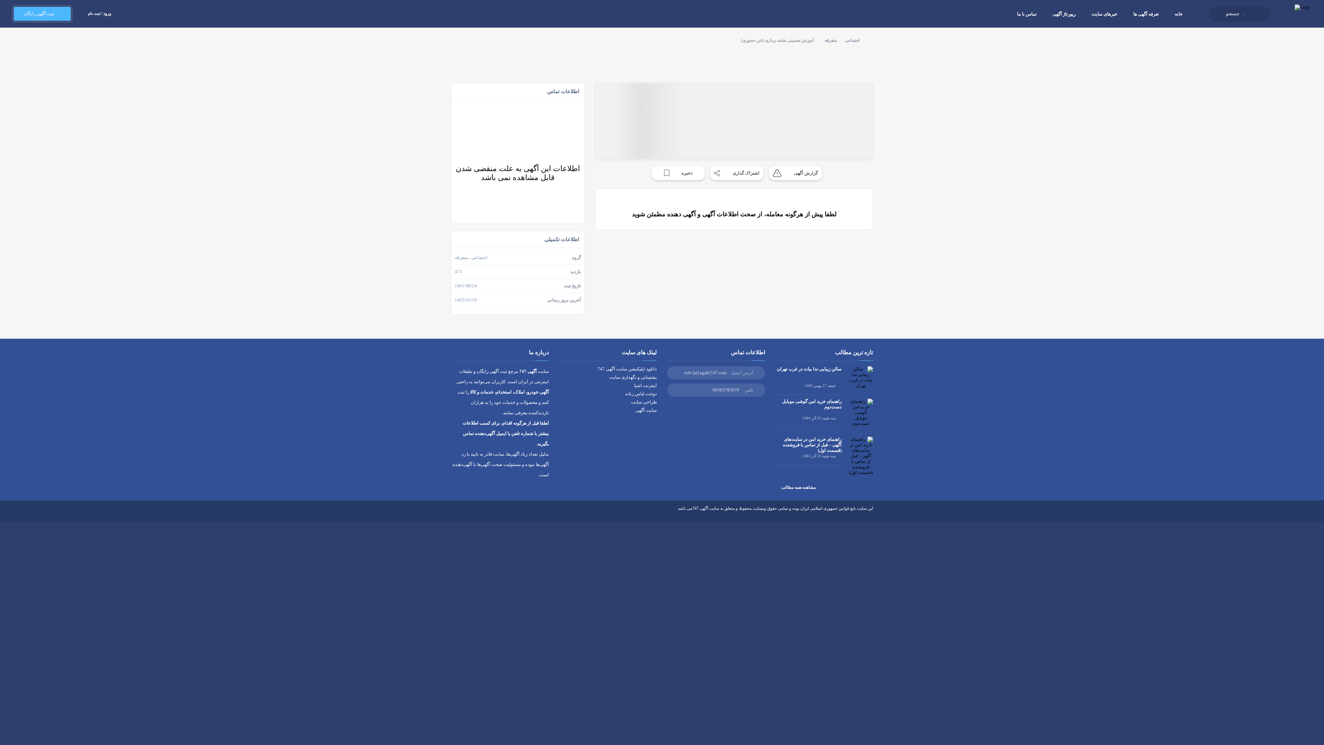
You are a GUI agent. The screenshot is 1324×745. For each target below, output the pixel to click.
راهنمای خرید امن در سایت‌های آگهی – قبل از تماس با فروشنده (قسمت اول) (812, 445)
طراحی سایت (644, 402)
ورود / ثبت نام (99, 13)
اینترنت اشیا (645, 385)
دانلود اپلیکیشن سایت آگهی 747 (627, 368)
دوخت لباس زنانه (641, 393)
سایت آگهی (646, 410)
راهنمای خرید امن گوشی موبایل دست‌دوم (812, 404)
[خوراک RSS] (454, 513)
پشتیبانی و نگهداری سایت (633, 377)
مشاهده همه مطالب (798, 487)
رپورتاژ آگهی (1064, 14)
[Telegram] (467, 513)
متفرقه (831, 40)
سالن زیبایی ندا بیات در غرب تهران (809, 368)
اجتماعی (852, 40)
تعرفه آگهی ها (1146, 14)
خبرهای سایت (1104, 14)
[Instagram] (479, 513)
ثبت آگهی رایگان (38, 13)
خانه (1179, 14)
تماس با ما (1027, 14)
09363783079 (726, 390)
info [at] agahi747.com (705, 372)
